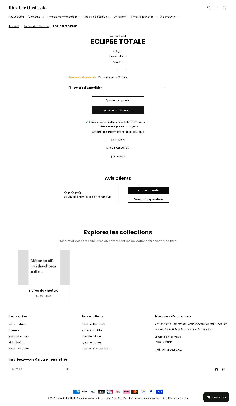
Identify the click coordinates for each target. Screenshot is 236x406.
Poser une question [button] (148, 199)
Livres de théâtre (36, 26)
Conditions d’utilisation (176, 398)
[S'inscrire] (67, 369)
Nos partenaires (19, 336)
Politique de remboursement (144, 398)
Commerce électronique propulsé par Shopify (101, 398)
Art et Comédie (92, 330)
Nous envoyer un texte (97, 348)
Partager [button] (119, 156)
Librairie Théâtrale (93, 324)
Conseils (14, 330)
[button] (35, 16)
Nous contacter (19, 348)
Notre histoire (17, 324)
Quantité (118, 62)
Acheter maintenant (118, 110)
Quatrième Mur (92, 342)
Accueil (14, 26)
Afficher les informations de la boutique (118, 132)
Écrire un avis (148, 191)
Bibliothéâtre (17, 342)
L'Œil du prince (91, 336)
